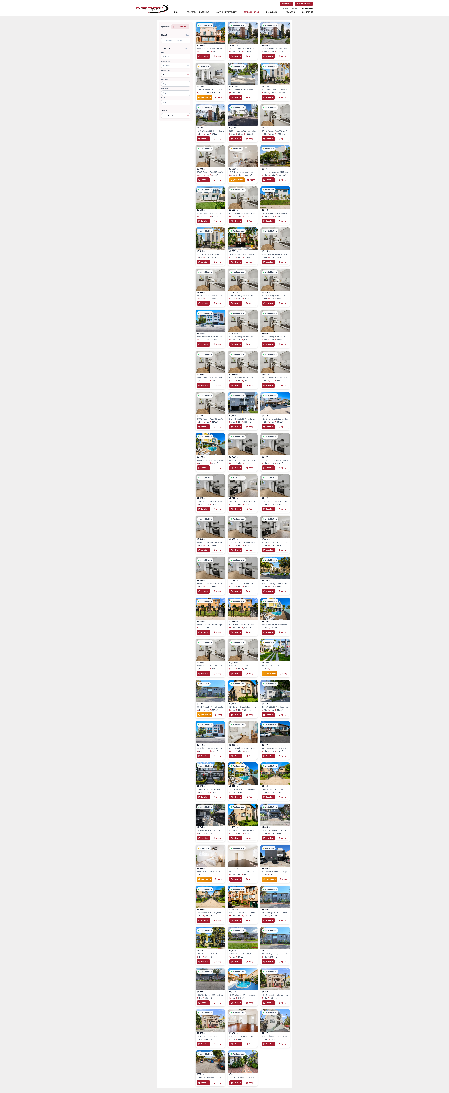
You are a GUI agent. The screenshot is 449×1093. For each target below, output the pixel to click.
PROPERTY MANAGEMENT (198, 12)
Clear (187, 35)
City (162, 52)
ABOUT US (290, 12)
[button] (210, 41)
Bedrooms (164, 80)
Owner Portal (305, 4)
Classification (165, 71)
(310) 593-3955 (306, 8)
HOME (176, 12)
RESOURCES (271, 12)
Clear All (186, 48)
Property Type (165, 61)
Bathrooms (165, 89)
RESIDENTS (287, 4)
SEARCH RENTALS (251, 12)
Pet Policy (164, 98)
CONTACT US (307, 12)
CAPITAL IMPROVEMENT (226, 12)
